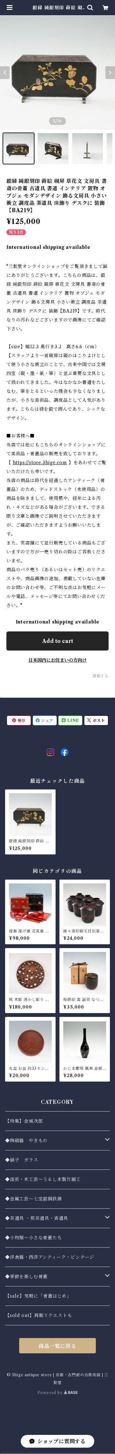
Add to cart (57, 641)
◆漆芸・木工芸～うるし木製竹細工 (43, 1179)
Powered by (50, 1392)
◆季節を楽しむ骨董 (26, 1276)
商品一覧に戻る (57, 1346)
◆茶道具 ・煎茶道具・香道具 (36, 1218)
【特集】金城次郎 (24, 1121)
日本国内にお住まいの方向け (57, 660)
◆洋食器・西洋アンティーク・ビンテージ (49, 1257)
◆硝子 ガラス (21, 1160)
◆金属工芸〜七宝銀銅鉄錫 (33, 1199)
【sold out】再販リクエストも (38, 1315)
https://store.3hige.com (40, 462)
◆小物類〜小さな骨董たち (33, 1238)
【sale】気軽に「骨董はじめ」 (38, 1296)
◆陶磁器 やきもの (26, 1140)
